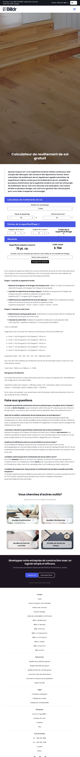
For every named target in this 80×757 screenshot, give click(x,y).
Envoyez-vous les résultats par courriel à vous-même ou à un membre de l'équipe (40, 254)
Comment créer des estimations (39, 674)
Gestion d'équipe (39, 612)
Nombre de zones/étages (40, 205)
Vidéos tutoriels (39, 683)
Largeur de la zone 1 (40, 229)
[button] (60, 3)
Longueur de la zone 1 (16, 229)
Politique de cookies (39, 698)
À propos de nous (39, 718)
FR (72, 3)
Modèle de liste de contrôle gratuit (39, 670)
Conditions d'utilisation (39, 694)
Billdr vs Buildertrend (39, 620)
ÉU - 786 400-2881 (39, 738)
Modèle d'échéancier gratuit (39, 666)
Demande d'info (46, 575)
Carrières (39, 722)
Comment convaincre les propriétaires (39, 679)
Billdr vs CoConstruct (39, 637)
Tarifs (39, 599)
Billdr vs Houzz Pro (39, 646)
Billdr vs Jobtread (39, 625)
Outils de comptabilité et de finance (39, 616)
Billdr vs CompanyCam (39, 633)
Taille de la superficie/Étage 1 (64, 231)
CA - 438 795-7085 (39, 742)
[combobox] (73, 3)
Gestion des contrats (39, 608)
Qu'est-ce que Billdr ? (39, 714)
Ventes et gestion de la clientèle (39, 603)
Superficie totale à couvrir (22, 245)
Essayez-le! (32, 575)
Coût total (58, 244)
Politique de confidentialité (39, 703)
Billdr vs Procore (39, 629)
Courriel (39, 747)
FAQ (39, 727)
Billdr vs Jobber (39, 642)
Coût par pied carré (58, 214)
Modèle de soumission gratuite (39, 661)
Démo (39, 751)
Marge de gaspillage (22, 214)
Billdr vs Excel (39, 650)
